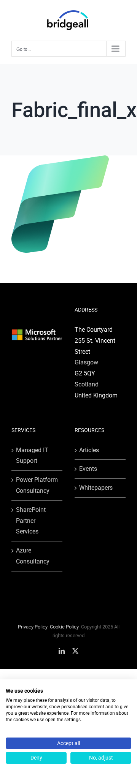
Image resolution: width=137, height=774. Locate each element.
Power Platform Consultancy (37, 485)
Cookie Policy (64, 627)
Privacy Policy (33, 627)
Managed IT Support (32, 455)
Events (88, 468)
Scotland (87, 384)
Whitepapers (96, 487)
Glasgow (86, 362)
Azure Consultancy (32, 556)
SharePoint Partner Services (31, 520)
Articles (89, 450)
